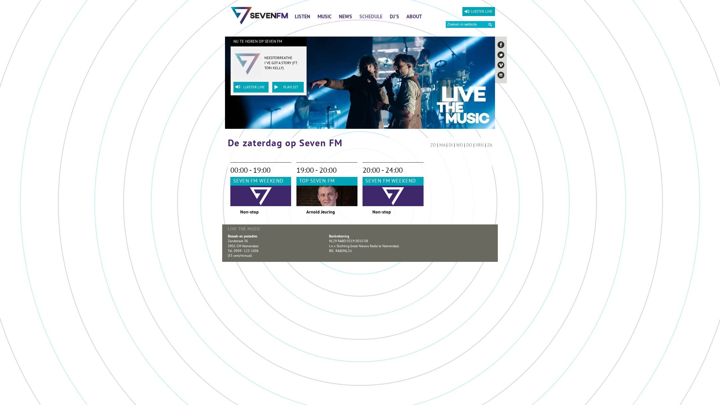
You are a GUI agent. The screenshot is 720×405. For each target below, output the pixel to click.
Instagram (501, 75)
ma (442, 145)
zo (433, 145)
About (414, 17)
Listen (302, 17)
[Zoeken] (490, 24)
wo (459, 145)
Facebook (501, 44)
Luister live (481, 12)
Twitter (501, 54)
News (345, 17)
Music (325, 17)
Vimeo (501, 65)
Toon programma (326, 185)
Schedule (370, 17)
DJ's (394, 17)
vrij (480, 145)
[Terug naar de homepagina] (259, 15)
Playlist (290, 87)
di (451, 145)
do (469, 145)
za (489, 145)
